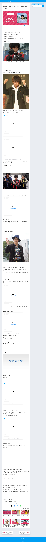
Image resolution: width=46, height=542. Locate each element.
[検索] (43, 6)
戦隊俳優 (28, 508)
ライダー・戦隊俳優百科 (7, 1)
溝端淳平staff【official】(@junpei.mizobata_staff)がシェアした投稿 (13, 159)
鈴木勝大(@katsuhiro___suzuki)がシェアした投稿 (13, 217)
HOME (23, 538)
